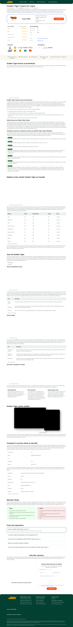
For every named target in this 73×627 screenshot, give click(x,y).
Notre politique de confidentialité (56, 600)
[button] (36, 529)
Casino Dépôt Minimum (52, 1)
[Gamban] (43, 609)
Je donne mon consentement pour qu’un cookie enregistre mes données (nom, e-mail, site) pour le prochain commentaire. (52, 585)
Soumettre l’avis (51, 588)
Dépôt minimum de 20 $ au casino (26, 603)
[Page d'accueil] (10, 2)
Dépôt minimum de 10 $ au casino (26, 602)
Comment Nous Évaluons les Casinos (57, 602)
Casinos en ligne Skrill (39, 600)
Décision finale (64, 56)
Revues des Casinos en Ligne (56, 603)
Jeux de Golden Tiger (33, 56)
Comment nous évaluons (22, 26)
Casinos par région (23, 1)
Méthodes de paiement (23, 56)
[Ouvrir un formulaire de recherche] (65, 2)
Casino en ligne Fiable (41, 1)
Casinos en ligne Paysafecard (41, 603)
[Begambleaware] (50, 609)
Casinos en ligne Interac (40, 598)
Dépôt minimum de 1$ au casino (25, 598)
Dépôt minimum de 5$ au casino (25, 600)
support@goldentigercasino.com (42, 38)
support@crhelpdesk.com (36, 455)
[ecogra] (28, 609)
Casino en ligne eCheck (40, 602)
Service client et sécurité (55, 56)
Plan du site (53, 598)
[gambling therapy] (57, 609)
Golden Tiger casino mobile (44, 57)
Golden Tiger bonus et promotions (12, 57)
